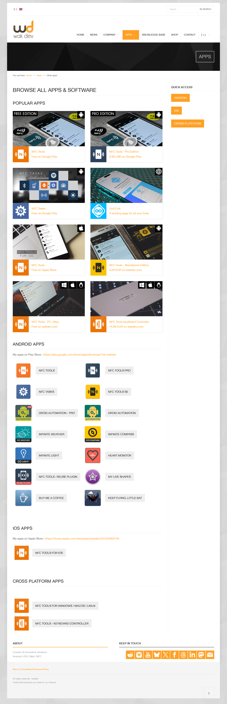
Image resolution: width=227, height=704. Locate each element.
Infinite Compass (121, 434)
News (93, 34)
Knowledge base (153, 34)
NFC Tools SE (118, 391)
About (16, 669)
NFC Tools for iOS (49, 552)
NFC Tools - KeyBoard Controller (61, 623)
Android (180, 97)
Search (206, 9)
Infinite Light (49, 455)
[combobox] (182, 9)
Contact (189, 34)
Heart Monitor (119, 455)
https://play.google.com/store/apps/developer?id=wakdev (79, 354)
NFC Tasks (46, 391)
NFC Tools (47, 370)
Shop (174, 34)
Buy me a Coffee (51, 497)
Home (80, 34)
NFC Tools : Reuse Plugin (58, 476)
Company (109, 34)
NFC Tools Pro (119, 370)
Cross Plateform (187, 123)
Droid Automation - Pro (57, 413)
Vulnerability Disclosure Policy (34, 669)
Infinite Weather (51, 434)
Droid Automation (122, 413)
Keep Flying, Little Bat (125, 497)
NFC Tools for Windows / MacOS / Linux (65, 605)
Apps (129, 34)
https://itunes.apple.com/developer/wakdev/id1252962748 (82, 538)
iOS (176, 110)
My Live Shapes (119, 476)
